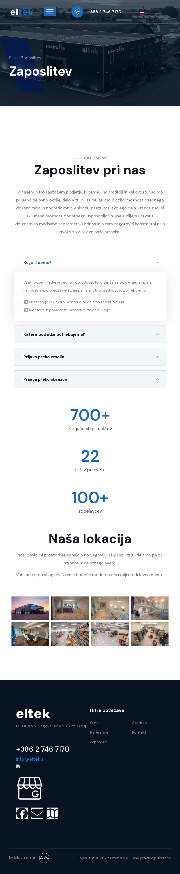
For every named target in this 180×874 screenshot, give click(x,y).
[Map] (52, 813)
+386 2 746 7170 (104, 11)
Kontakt (139, 732)
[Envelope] (37, 813)
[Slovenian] (143, 13)
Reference (99, 732)
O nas (95, 722)
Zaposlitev (99, 741)
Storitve (139, 722)
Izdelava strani (23, 857)
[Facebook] (22, 813)
